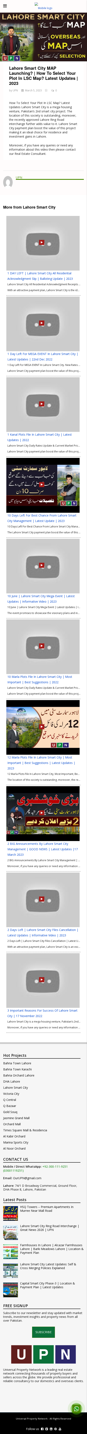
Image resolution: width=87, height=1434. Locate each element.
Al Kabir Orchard (14, 1136)
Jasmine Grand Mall (16, 1118)
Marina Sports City (15, 1142)
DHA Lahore (11, 1081)
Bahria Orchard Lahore (18, 1075)
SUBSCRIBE (43, 1332)
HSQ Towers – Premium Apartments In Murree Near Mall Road (46, 1209)
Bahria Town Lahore (17, 1063)
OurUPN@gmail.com (27, 1178)
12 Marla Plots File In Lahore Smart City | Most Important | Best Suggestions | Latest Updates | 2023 (41, 762)
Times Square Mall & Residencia (25, 1130)
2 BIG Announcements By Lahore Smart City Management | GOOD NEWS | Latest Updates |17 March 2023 (42, 849)
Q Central (9, 1100)
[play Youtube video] (43, 37)
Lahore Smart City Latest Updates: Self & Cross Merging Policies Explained (48, 1266)
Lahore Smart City (15, 1088)
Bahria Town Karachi (17, 1069)
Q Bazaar (9, 1106)
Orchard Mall (12, 1124)
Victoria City (11, 1094)
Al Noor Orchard (14, 1148)
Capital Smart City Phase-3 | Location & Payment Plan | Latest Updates (47, 1285)
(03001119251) (13, 1170)
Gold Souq (10, 1112)
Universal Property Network (32, 1418)
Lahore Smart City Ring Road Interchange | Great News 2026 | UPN (49, 1228)
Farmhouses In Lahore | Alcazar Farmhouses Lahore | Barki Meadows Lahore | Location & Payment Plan (52, 1249)
